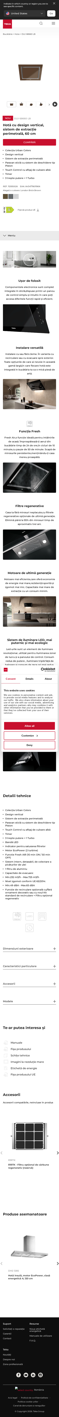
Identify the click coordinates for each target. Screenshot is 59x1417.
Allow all (29, 726)
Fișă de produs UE (27, 210)
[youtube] (26, 1375)
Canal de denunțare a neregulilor (29, 1405)
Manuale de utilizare (41, 1335)
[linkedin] (33, 1375)
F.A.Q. (33, 1340)
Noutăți (7, 1354)
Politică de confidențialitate (34, 1397)
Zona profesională (13, 1364)
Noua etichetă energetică (37, 1330)
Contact (7, 1338)
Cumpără (29, 142)
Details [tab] (30, 678)
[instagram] (40, 1375)
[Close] (54, 3)
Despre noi (9, 1359)
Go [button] (51, 13)
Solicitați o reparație (14, 1329)
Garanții (7, 1333)
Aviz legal (12, 1397)
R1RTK (11, 1160)
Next (49, 104)
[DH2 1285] (29, 1246)
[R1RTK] (29, 1136)
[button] (25, 13)
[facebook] (18, 1375)
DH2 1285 (13, 1270)
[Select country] (47, 23)
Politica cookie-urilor (28, 1401)
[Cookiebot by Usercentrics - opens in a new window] (41, 670)
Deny (29, 745)
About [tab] (48, 678)
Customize (27, 735)
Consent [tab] (11, 678)
